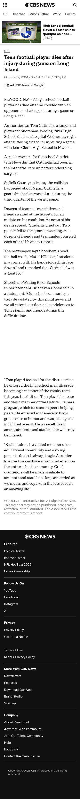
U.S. (6, 14)
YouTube (10, 590)
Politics (70, 14)
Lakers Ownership (17, 571)
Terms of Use (13, 650)
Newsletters (12, 676)
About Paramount (16, 722)
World (57, 14)
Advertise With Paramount (22, 729)
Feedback (11, 749)
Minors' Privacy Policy (19, 657)
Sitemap (10, 703)
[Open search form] (75, 5)
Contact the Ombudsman (22, 756)
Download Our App (18, 689)
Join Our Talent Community (23, 735)
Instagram (11, 604)
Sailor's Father (39, 14)
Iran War (19, 14)
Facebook (11, 597)
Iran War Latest (14, 558)
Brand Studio (13, 696)
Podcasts (10, 682)
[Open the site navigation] (14, 5)
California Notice (16, 636)
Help (7, 742)
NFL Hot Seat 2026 (17, 564)
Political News (14, 551)
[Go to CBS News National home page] (40, 5)
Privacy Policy (14, 629)
